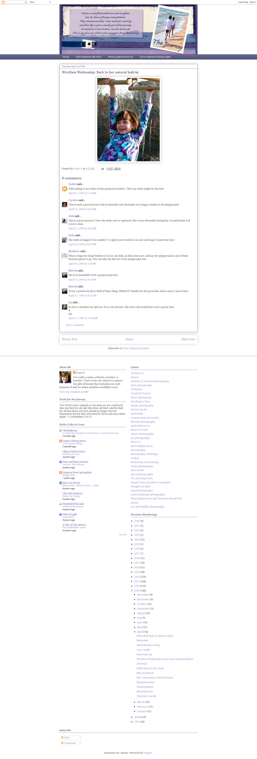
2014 (137, 567)
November (143, 599)
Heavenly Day (144, 654)
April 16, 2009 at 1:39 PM (82, 263)
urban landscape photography (148, 494)
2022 (137, 530)
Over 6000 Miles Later (74, 527)
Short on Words (71, 482)
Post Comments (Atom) (136, 348)
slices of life (137, 470)
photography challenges (144, 454)
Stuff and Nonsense (72, 506)
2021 (137, 535)
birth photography (141, 385)
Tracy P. (80, 372)
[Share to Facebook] (116, 168)
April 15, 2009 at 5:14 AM (82, 193)
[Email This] (107, 168)
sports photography (142, 474)
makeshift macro (140, 425)
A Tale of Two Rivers (74, 524)
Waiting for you (71, 454)
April (140, 631)
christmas (136, 389)
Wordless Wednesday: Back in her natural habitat (165, 659)
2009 (137, 590)
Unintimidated (145, 686)
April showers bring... (149, 645)
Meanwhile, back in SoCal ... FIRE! (80, 485)
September (68, 517)
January (142, 711)
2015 (137, 562)
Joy (70, 302)
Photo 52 (136, 442)
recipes (135, 458)
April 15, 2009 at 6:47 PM (82, 244)
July (139, 617)
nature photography (142, 433)
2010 (137, 586)
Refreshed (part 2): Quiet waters (155, 635)
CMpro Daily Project (73, 451)
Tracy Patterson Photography (155, 57)
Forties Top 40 (139, 409)
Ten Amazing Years (141, 478)
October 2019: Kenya (73, 464)
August (141, 613)
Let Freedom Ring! (72, 443)
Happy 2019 (68, 475)
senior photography (142, 466)
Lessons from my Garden (145, 417)
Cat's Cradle (143, 649)
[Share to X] (113, 168)
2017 (137, 553)
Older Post (188, 339)
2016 (137, 558)
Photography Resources (120, 57)
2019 (137, 544)
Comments (69, 743)
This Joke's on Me (146, 696)
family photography (142, 405)
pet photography (140, 438)
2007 (137, 721)
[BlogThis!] (110, 168)
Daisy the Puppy (71, 496)
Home (66, 57)
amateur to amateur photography (150, 381)
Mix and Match (145, 673)
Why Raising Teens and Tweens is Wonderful (156, 498)
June (140, 622)
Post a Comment (75, 325)
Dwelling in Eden (140, 401)
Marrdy (73, 270)
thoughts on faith (140, 486)
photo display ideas (142, 446)
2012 (137, 576)
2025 (137, 525)
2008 (137, 717)
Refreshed (142, 640)
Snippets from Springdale (77, 472)
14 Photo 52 (137, 373)
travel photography (142, 490)
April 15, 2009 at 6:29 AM (82, 209)
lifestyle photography (143, 421)
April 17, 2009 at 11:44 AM (83, 318)
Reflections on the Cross (150, 668)
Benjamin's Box (145, 682)
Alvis (71, 216)
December (143, 594)
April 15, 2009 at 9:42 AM (82, 228)
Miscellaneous (145, 691)
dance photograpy (141, 397)
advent (135, 377)
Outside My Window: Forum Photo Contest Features (90, 433)
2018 (137, 548)
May (140, 627)
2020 (137, 539)
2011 (137, 581)
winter (134, 502)
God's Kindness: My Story (89, 57)
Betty (72, 235)
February (142, 706)
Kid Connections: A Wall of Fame (155, 677)
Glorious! (142, 663)
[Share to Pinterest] (119, 168)
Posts (66, 737)
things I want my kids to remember (151, 482)
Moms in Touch (139, 429)
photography (138, 450)
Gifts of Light (69, 514)
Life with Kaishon (72, 493)
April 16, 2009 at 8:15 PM (82, 279)
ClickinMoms (69, 430)
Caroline (73, 200)
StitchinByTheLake (73, 503)
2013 (137, 572)
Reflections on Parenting (145, 462)
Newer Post (69, 339)
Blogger (147, 752)
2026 (137, 521)
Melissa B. (74, 251)
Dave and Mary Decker (75, 462)
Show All (122, 535)
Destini (72, 184)
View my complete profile (74, 391)
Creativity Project (141, 393)
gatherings (137, 413)
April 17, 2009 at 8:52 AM (82, 295)
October (142, 604)
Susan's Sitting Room (74, 441)
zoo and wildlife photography (147, 506)
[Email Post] (102, 168)
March (141, 702)
